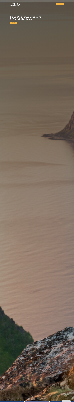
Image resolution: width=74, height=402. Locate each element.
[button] (34, 4)
